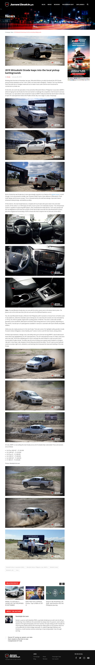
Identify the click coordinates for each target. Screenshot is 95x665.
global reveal (55, 194)
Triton (17, 570)
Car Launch (80, 4)
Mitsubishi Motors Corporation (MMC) (15, 567)
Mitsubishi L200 (10, 570)
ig (84, 657)
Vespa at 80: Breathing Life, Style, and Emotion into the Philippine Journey (55, 603)
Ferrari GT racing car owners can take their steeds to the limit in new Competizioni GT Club (20, 639)
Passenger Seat (68, 4)
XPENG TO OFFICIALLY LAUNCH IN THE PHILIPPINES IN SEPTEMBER (14, 603)
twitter (80, 657)
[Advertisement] (78, 92)
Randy (8, 77)
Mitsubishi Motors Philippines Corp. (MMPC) (37, 567)
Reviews (57, 4)
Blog (43, 4)
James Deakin (10, 4)
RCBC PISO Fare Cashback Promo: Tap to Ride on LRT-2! (34, 603)
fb (76, 657)
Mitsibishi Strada (54, 567)
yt (88, 657)
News (50, 4)
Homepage (7, 32)
